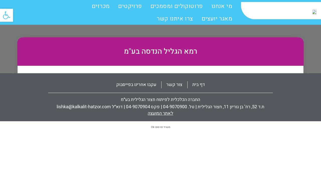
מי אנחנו (221, 6)
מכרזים (101, 6)
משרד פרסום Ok (160, 127)
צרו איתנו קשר (175, 18)
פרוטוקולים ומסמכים (176, 6)
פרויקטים (130, 6)
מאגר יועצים (217, 18)
